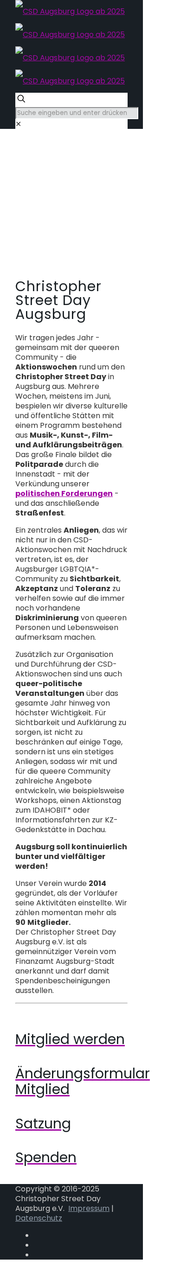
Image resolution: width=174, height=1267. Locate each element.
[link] (18, 124)
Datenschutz (38, 1218)
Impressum (89, 1208)
